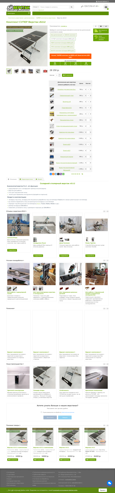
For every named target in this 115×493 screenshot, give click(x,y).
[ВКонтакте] (51, 174)
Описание (13, 179)
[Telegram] (56, 174)
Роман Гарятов (90, 243)
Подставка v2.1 (67, 107)
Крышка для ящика (66, 156)
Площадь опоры (38, 390)
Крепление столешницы (93, 390)
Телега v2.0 (66, 144)
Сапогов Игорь (12, 237)
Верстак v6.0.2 (64, 447)
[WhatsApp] (63, 174)
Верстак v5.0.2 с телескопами (17, 447)
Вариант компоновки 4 (93, 352)
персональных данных (68, 412)
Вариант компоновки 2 (41, 352)
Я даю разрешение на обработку (58, 412)
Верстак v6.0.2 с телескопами (43, 447)
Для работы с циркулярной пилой (16, 292)
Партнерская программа (15, 476)
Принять (102, 490)
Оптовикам (11, 472)
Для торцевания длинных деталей (68, 292)
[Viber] (61, 174)
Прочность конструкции (15, 390)
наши (38, 203)
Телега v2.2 (66, 150)
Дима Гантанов (64, 243)
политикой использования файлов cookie (65, 490)
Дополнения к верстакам (15, 483)
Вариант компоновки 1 (15, 352)
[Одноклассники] (53, 174)
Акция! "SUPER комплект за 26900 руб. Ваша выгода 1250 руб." (70, 56)
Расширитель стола (66, 120)
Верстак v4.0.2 (90, 447)
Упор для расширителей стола (66, 126)
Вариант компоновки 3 (67, 352)
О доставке (11, 474)
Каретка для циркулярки (66, 138)
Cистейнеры (11, 485)
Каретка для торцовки (66, 132)
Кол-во (52, 75)
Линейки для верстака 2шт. (67, 89)
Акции (9, 479)
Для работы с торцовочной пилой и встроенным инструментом (94, 293)
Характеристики (27, 179)
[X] (58, 174)
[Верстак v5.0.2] (45, 71)
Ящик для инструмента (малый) (66, 163)
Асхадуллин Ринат (39, 243)
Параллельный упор (66, 95)
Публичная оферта (39, 474)
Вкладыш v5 (67, 101)
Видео (40, 179)
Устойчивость (64, 390)
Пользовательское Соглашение (43, 476)
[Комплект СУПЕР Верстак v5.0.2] (27, 46)
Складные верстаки (13, 481)
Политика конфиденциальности (44, 472)
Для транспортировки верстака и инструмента (44, 292)
